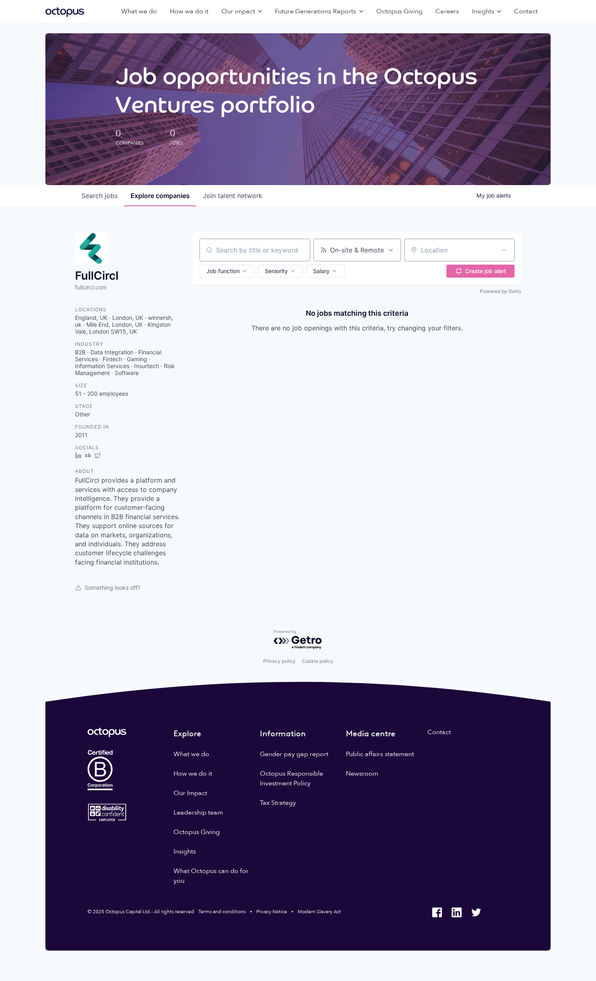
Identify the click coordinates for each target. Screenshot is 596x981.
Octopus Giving (399, 11)
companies (160, 196)
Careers (447, 11)
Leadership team (198, 812)
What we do (139, 11)
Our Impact (190, 793)
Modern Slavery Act (319, 911)
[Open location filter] (504, 250)
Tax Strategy (278, 802)
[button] (227, 271)
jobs (99, 196)
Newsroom (362, 773)
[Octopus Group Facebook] (437, 912)
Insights (185, 851)
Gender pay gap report (294, 754)
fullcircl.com (91, 287)
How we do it (189, 11)
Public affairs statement (380, 754)
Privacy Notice (271, 911)
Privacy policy (279, 661)
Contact (526, 11)
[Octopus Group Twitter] (476, 912)
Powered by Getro (500, 291)
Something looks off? (112, 587)
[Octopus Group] (64, 11)
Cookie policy (317, 661)
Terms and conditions (222, 911)
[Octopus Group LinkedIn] (456, 912)
